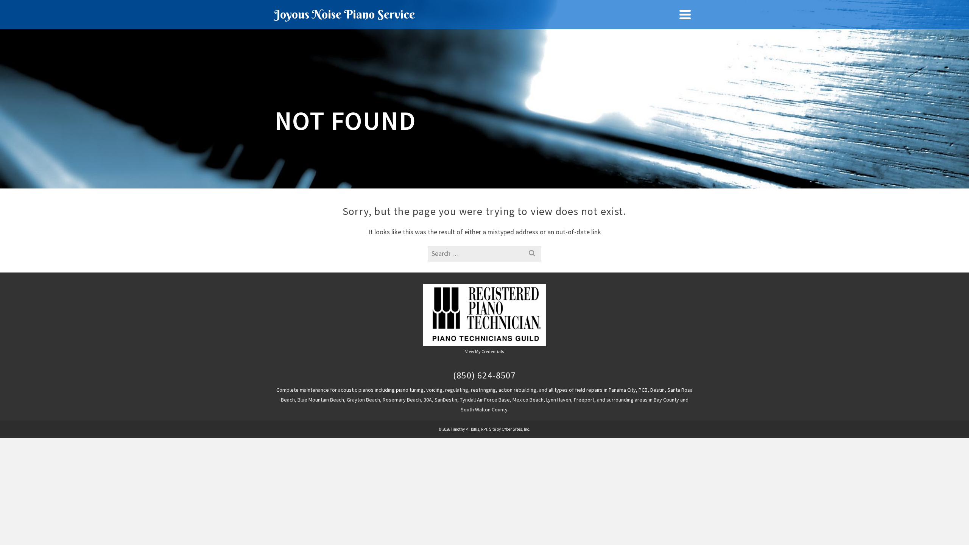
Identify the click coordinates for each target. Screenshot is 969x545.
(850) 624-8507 (484, 375)
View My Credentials (484, 351)
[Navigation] (685, 14)
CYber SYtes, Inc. (516, 429)
